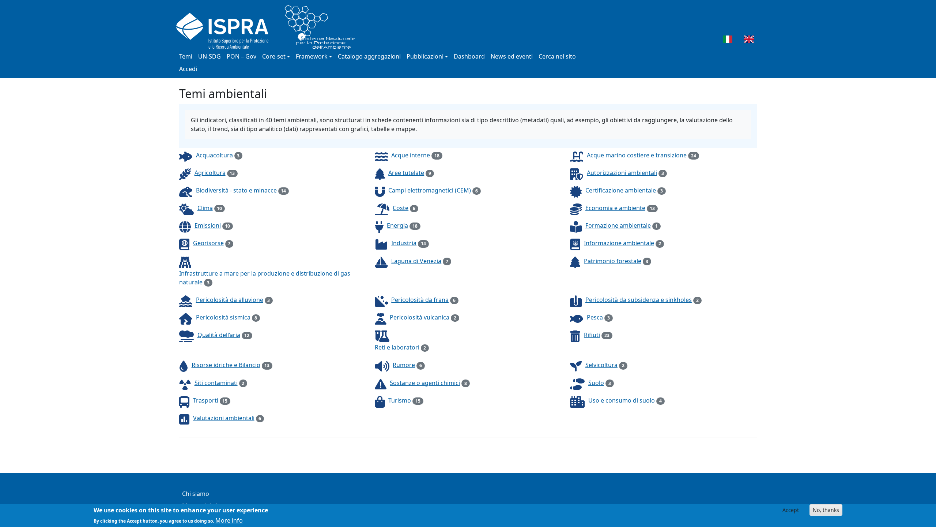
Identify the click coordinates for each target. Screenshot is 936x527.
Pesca (595, 317)
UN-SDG (209, 56)
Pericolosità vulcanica (419, 317)
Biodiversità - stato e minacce (236, 190)
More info (229, 520)
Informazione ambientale (619, 243)
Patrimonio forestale (612, 261)
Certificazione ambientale (620, 190)
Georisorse (208, 243)
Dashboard (469, 56)
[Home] (268, 27)
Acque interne (410, 155)
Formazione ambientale (618, 225)
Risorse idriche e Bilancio (226, 365)
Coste (400, 208)
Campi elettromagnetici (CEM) (429, 190)
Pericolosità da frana (420, 300)
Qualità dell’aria (218, 335)
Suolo (596, 383)
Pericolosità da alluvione (229, 300)
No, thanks (826, 510)
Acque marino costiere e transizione (637, 155)
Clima (205, 208)
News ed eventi (512, 56)
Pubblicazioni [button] (425, 56)
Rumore (404, 365)
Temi (185, 56)
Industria (403, 243)
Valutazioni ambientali (223, 418)
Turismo (399, 400)
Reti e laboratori (397, 347)
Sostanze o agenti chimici (425, 383)
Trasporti (205, 400)
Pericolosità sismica (223, 317)
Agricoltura (210, 173)
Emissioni (208, 225)
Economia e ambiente (615, 208)
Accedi (188, 69)
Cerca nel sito (557, 56)
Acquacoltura (214, 155)
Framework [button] (312, 56)
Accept (790, 510)
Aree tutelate (406, 173)
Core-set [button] (274, 56)
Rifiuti (592, 335)
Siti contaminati (216, 383)
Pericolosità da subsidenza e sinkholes (638, 300)
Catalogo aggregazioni (369, 56)
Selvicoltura (601, 365)
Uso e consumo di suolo (621, 400)
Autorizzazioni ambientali (622, 173)
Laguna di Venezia (416, 261)
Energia (397, 225)
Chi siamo (195, 494)
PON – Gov (241, 56)
